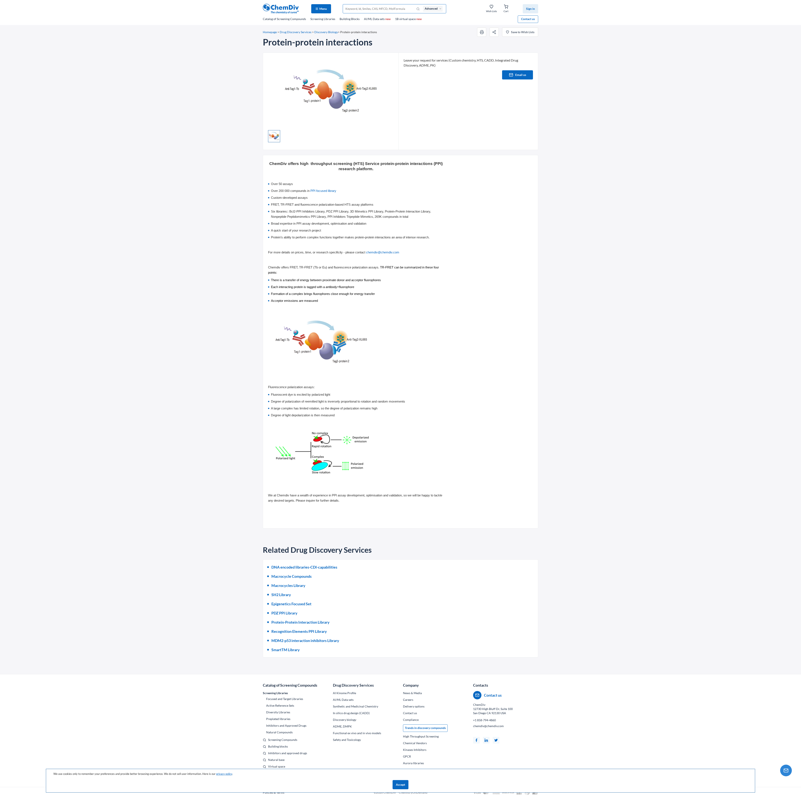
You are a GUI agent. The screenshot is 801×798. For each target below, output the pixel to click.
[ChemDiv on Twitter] (496, 740)
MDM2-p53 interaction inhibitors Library (305, 640)
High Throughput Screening (421, 736)
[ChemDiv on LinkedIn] (486, 740)
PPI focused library (323, 191)
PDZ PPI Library (284, 613)
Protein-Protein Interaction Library (300, 622)
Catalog (284, 19)
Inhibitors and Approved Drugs (286, 725)
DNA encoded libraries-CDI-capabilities (304, 567)
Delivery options (413, 706)
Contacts (480, 685)
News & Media (412, 693)
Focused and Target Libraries (284, 699)
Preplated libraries (278, 719)
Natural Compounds (279, 732)
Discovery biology (344, 719)
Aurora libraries (413, 763)
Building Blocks (350, 19)
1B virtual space (408, 19)
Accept (400, 784)
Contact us (528, 19)
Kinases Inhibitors (414, 749)
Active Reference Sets (280, 705)
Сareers (408, 699)
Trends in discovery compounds (425, 728)
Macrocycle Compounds (291, 576)
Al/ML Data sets (377, 19)
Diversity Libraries (278, 712)
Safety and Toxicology (347, 739)
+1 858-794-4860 (484, 720)
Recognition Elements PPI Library (299, 631)
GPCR (407, 756)
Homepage (270, 32)
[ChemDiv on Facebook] (476, 740)
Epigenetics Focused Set (291, 604)
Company (411, 685)
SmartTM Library (285, 649)
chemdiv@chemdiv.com (382, 252)
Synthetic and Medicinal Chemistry (355, 706)
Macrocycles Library (288, 585)
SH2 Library (281, 594)
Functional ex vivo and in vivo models (357, 733)
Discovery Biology (326, 32)
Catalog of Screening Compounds (290, 685)
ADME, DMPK (342, 726)
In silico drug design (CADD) (351, 713)
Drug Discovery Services (295, 32)
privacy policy (224, 773)
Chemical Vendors (415, 743)
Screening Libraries (322, 19)
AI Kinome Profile (344, 693)
